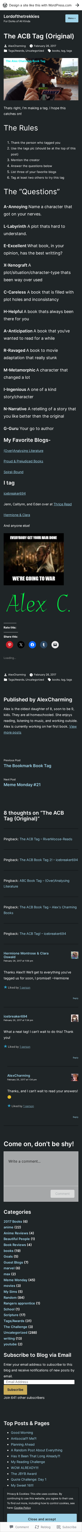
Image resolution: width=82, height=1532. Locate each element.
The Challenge (15, 1327)
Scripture (11, 1315)
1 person (25, 987)
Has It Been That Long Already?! (35, 1456)
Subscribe (15, 1390)
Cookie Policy (22, 1507)
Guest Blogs (13, 1262)
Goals (8, 1256)
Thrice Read (63, 504)
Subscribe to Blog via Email (37, 1355)
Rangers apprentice (19, 1303)
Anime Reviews (16, 1233)
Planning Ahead (23, 1444)
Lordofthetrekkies (21, 16)
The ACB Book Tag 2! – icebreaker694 (49, 860)
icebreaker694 (15, 493)
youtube (10, 1344)
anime (8, 1227)
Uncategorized (35, 50)
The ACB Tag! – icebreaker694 (43, 934)
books (56, 50)
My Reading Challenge (28, 1462)
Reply (75, 998)
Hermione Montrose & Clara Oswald (26, 955)
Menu (73, 18)
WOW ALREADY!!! (24, 1468)
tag (63, 50)
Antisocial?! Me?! (23, 1438)
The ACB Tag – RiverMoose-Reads (46, 839)
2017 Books (13, 1221)
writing (9, 1338)
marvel (9, 1268)
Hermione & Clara (17, 515)
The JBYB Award (24, 1474)
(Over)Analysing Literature (23, 451)
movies (9, 1286)
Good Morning (22, 1432)
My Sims (10, 1291)
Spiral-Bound (13, 472)
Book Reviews (15, 1245)
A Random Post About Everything (36, 1450)
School (9, 1309)
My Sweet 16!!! (22, 1485)
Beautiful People (17, 1239)
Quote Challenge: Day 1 (28, 1479)
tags (69, 50)
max (7, 1274)
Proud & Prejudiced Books (23, 461)
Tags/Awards (16, 50)
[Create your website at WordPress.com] (41, 5)
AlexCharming (17, 46)
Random (10, 1297)
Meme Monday (15, 1280)
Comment (62, 1193)
